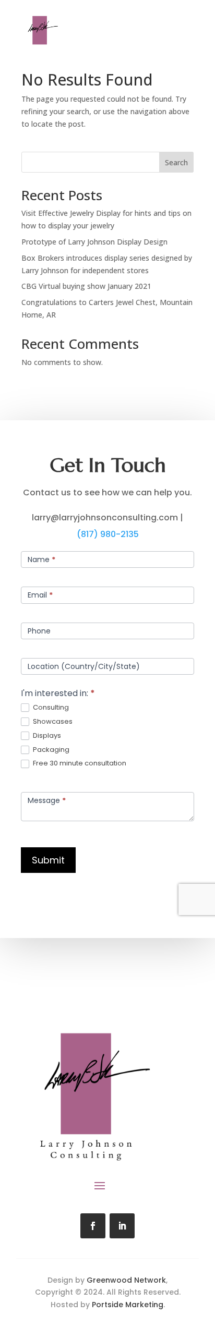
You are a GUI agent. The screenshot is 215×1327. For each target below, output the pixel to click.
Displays (46, 736)
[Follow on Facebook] (92, 1225)
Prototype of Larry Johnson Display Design (94, 242)
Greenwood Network (126, 1280)
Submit (48, 860)
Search (176, 162)
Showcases (52, 721)
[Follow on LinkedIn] (122, 1225)
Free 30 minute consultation (78, 763)
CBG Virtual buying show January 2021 (86, 286)
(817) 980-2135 (108, 534)
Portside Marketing (127, 1304)
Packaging (50, 750)
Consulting (50, 707)
